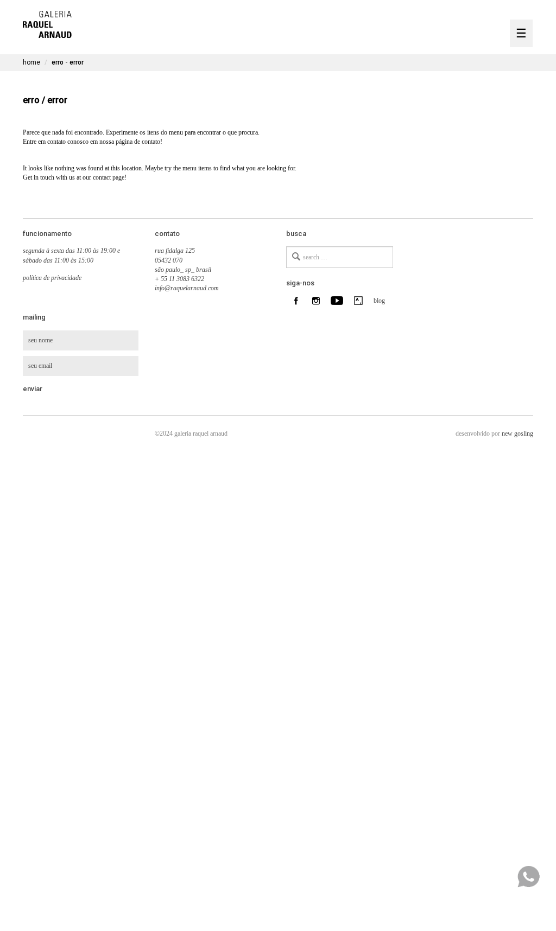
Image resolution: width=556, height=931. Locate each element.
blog (378, 300)
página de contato (138, 141)
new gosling (517, 433)
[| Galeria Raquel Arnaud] (47, 23)
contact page (108, 177)
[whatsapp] (528, 876)
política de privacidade (52, 278)
